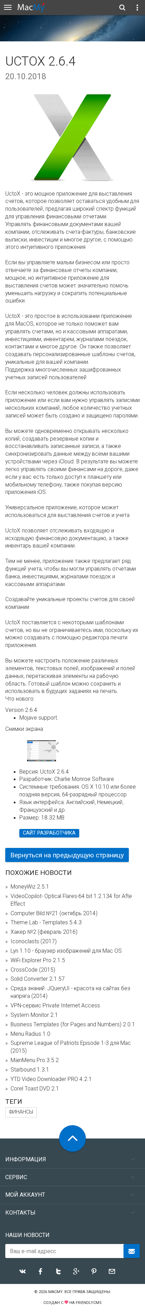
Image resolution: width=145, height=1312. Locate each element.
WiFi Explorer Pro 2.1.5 (38, 960)
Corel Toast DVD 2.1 (35, 1089)
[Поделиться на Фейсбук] (40, 1271)
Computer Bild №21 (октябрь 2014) (54, 913)
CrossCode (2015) (33, 970)
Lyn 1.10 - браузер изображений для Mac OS (66, 951)
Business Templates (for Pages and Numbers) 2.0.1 (73, 1024)
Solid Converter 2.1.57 (38, 979)
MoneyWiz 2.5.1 (30, 887)
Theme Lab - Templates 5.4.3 (46, 922)
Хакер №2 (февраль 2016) (44, 932)
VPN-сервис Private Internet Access (55, 1005)
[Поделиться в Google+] (76, 1271)
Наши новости (27, 1235)
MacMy (55, 1292)
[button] (53, 747)
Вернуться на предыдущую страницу (67, 855)
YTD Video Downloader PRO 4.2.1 (51, 1079)
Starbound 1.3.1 (30, 1070)
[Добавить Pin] (94, 1271)
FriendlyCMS (89, 1302)
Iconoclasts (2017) (34, 941)
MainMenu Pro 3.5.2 (35, 1060)
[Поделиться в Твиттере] (58, 1271)
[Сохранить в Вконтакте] (22, 1271)
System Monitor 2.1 (34, 1015)
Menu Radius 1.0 (30, 1034)
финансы (21, 1112)
